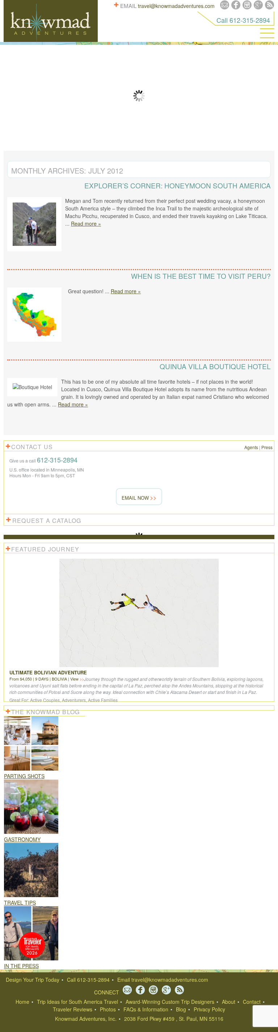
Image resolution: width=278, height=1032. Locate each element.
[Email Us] (224, 4)
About (228, 1001)
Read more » (86, 223)
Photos (108, 1009)
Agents (251, 447)
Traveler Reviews (72, 1009)
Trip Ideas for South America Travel (77, 1001)
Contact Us (32, 447)
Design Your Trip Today (32, 979)
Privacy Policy (209, 1009)
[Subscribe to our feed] (269, 4)
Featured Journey (45, 549)
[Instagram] (247, 4)
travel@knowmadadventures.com (176, 5)
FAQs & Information (145, 1009)
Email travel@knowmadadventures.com (162, 979)
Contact (252, 1001)
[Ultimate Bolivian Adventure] (139, 667)
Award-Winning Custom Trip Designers (170, 1001)
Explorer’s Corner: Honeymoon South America (177, 185)
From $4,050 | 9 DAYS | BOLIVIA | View (44, 679)
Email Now (135, 497)
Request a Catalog (46, 520)
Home (22, 1001)
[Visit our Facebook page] (235, 4)
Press (267, 447)
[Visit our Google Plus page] (258, 4)
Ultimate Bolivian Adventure (48, 672)
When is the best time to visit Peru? (201, 276)
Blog (181, 1009)
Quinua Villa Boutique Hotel (215, 366)
